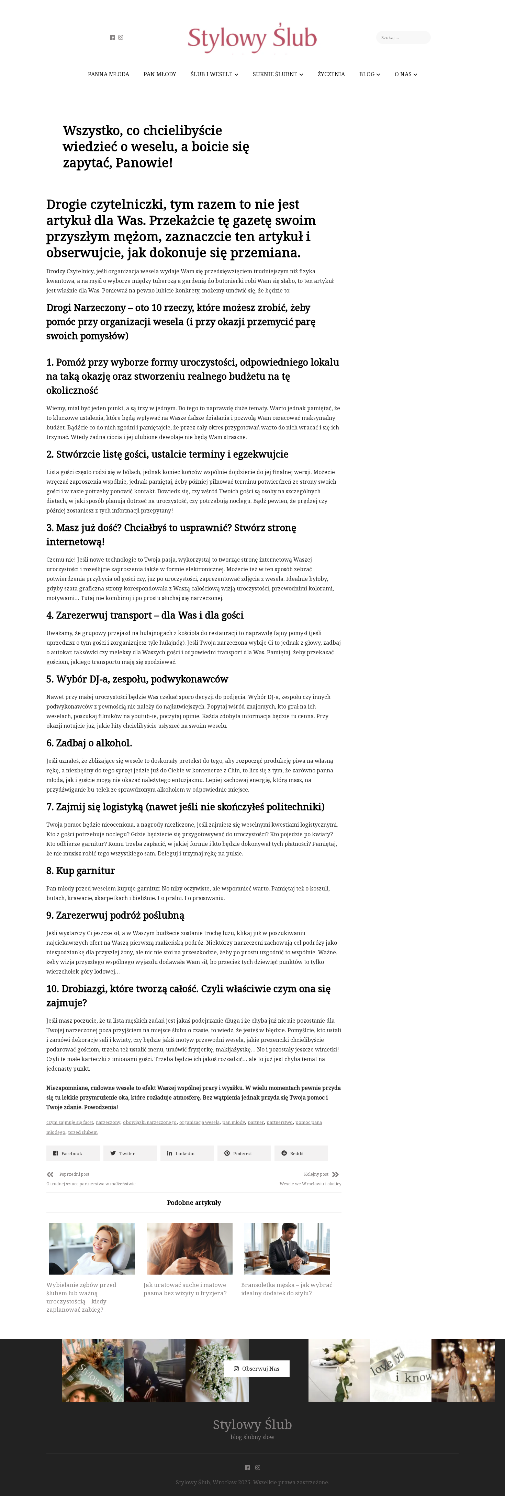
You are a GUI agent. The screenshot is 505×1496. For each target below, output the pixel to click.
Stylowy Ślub (252, 1424)
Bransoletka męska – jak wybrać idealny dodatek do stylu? (286, 1289)
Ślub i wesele (212, 74)
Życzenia (331, 74)
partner (256, 1122)
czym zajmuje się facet (69, 1122)
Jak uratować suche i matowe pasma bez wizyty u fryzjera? (185, 1289)
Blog (366, 74)
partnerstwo (280, 1122)
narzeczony (108, 1122)
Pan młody (160, 74)
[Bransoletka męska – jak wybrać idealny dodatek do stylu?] (287, 1249)
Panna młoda (108, 74)
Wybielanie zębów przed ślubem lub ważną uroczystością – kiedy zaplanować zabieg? (81, 1297)
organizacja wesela (199, 1122)
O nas (403, 74)
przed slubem (83, 1132)
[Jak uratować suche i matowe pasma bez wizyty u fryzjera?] (189, 1249)
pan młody (233, 1122)
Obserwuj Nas (260, 1368)
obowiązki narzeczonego (150, 1122)
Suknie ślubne (275, 74)
